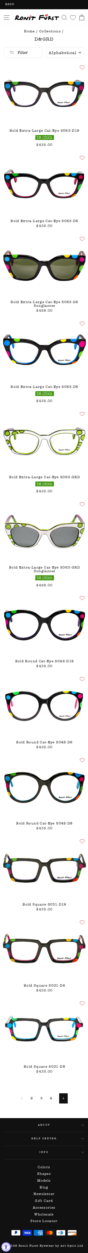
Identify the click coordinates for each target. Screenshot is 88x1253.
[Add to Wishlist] (82, 67)
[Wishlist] (73, 17)
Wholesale (44, 1214)
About (44, 1124)
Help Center (44, 1138)
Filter (22, 52)
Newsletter (44, 1194)
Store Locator (44, 1221)
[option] (44, 4)
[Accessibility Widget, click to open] (6, 1247)
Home (29, 31)
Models (44, 1180)
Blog (44, 1187)
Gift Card (44, 1201)
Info (43, 1152)
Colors (44, 1167)
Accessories (44, 1208)
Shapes (44, 1174)
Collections (50, 31)
